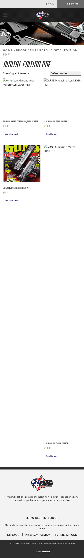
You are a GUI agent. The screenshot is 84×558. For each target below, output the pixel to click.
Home (8, 50)
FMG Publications (42, 15)
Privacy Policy (37, 534)
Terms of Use (65, 534)
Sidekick (46, 552)
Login (50, 4)
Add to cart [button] (11, 133)
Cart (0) (72, 4)
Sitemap (14, 534)
